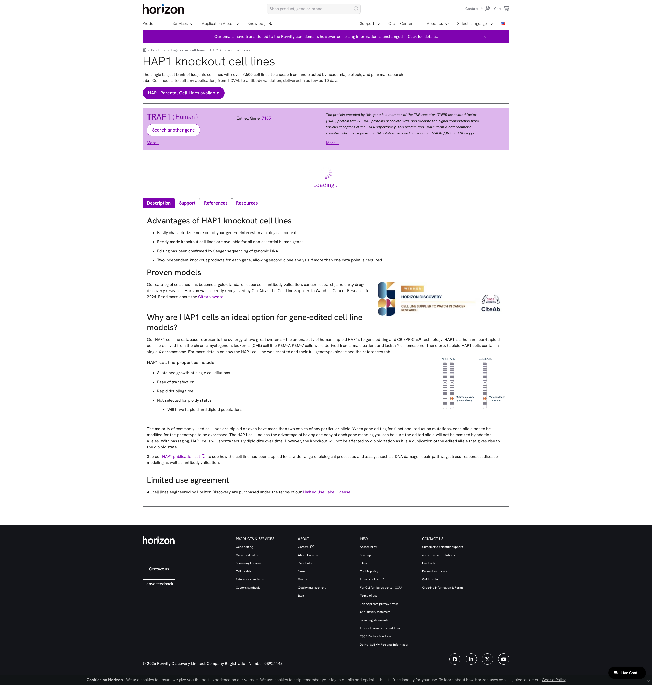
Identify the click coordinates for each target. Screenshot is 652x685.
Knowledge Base (262, 23)
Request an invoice (434, 571)
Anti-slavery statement (375, 612)
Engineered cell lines (188, 50)
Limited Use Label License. (327, 492)
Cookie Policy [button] (554, 679)
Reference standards (250, 579)
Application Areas (217, 23)
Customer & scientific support (442, 547)
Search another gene (173, 130)
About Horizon (308, 555)
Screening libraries (248, 563)
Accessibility (368, 547)
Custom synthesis (248, 588)
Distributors (306, 563)
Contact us (159, 569)
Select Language (472, 23)
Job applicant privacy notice (379, 604)
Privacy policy (369, 579)
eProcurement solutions (438, 555)
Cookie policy (369, 571)
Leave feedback (158, 583)
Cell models (244, 571)
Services (180, 23)
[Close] (485, 37)
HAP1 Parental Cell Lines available (183, 93)
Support (367, 23)
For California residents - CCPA (381, 588)
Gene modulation (247, 555)
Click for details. (423, 36)
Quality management (312, 588)
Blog (301, 596)
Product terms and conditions (380, 628)
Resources (247, 203)
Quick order (430, 579)
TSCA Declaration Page (375, 636)
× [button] (648, 680)
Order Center (400, 23)
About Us (435, 23)
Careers (303, 547)
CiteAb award (210, 296)
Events (302, 579)
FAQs (363, 563)
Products (150, 23)
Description (159, 203)
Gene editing (244, 547)
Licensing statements (374, 620)
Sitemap (365, 555)
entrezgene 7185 (254, 118)
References (216, 203)
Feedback (428, 563)
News (301, 571)
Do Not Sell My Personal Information (384, 645)
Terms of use (368, 596)
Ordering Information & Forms (443, 588)
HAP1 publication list (181, 456)
